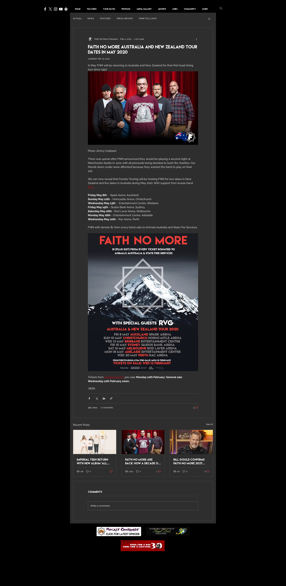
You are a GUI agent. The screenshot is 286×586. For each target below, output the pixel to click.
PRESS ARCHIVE (125, 18)
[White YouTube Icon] (61, 9)
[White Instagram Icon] (55, 9)
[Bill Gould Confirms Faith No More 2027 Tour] (191, 442)
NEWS (90, 18)
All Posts (77, 18)
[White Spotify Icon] (66, 9)
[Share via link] (111, 398)
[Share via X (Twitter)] (96, 398)
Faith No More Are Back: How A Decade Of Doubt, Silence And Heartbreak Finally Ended (142, 461)
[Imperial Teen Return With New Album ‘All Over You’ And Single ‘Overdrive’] (94, 442)
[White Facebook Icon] (45, 9)
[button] (127, 9)
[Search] (221, 8)
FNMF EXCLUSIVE (148, 18)
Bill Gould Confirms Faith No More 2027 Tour (189, 461)
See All (209, 424)
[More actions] (196, 39)
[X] (50, 9)
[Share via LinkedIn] (103, 398)
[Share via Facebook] (89, 398)
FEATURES (105, 18)
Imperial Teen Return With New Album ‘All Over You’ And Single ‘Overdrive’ (92, 461)
